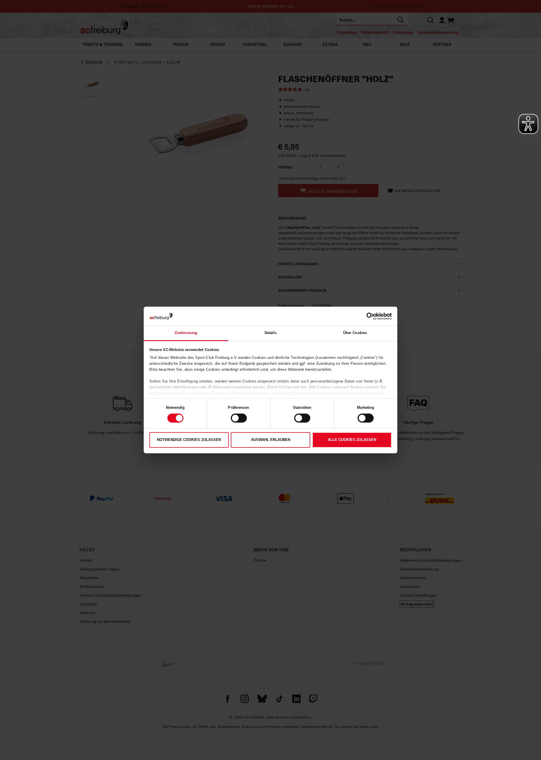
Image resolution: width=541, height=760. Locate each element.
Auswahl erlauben (270, 440)
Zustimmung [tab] (186, 333)
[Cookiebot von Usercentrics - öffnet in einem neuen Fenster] (367, 316)
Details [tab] (271, 333)
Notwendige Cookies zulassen (189, 440)
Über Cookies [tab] (355, 333)
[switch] (239, 418)
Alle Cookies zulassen (352, 440)
